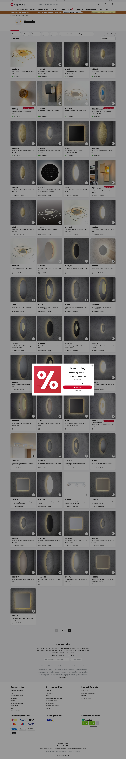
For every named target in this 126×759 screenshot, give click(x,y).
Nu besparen (77, 387)
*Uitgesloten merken (77, 390)
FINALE (77, 383)
